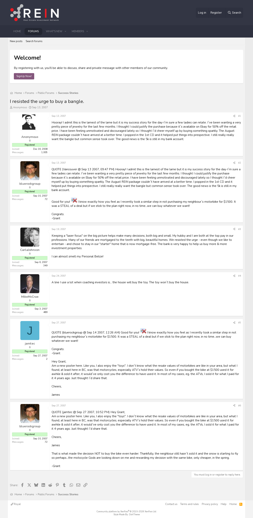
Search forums (34, 41)
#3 (239, 229)
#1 (239, 116)
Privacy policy (210, 504)
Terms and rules (189, 504)
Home (17, 31)
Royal (17, 504)
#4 (239, 275)
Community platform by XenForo (126, 511)
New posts (16, 41)
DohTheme (134, 514)
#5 (239, 322)
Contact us (171, 504)
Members (78, 31)
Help (224, 504)
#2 (239, 162)
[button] (65, 31)
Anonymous (20, 107)
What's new (54, 31)
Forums (33, 31)
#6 (239, 405)
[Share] (234, 116)
